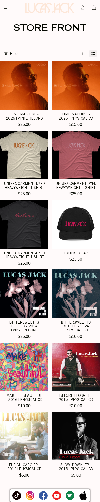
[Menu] (6, 8)
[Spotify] (70, 495)
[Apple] (83, 495)
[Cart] (93, 7)
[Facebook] (43, 495)
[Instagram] (30, 495)
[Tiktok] (16, 495)
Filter (14, 53)
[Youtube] (56, 495)
